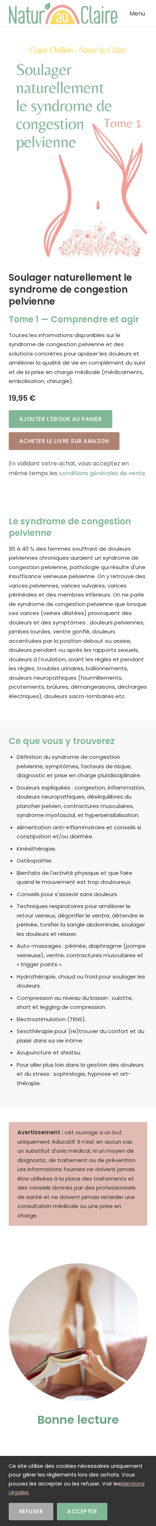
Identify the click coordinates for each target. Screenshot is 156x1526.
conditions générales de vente (102, 473)
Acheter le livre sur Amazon (64, 441)
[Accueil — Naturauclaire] (63, 13)
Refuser (31, 1511)
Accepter (82, 1511)
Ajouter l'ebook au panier (60, 419)
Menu (137, 13)
